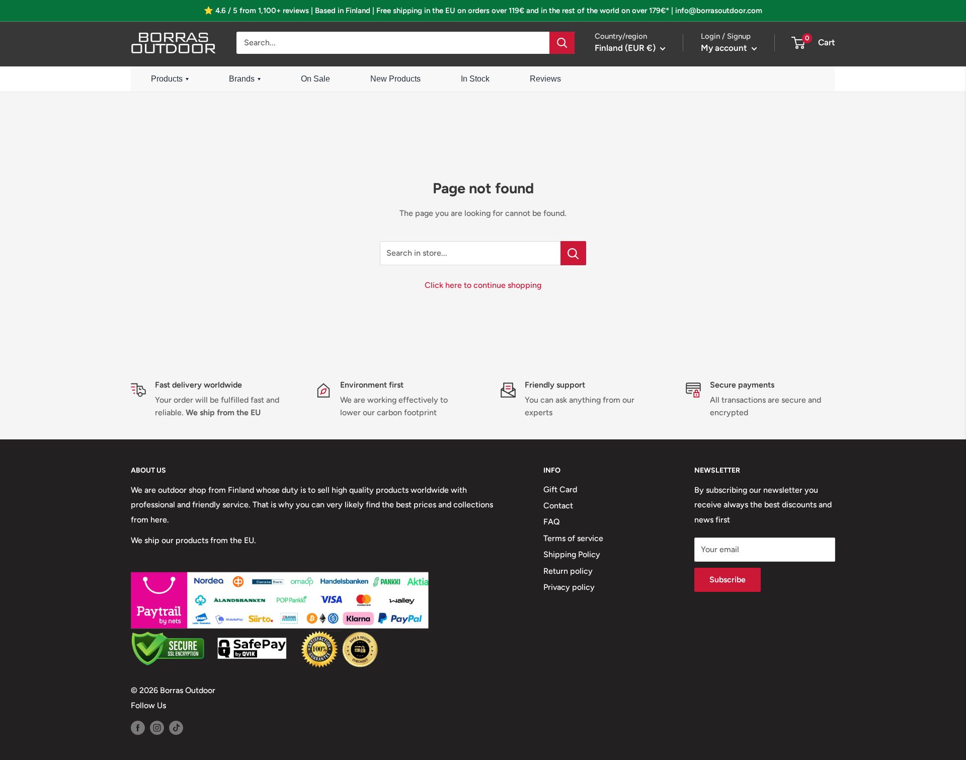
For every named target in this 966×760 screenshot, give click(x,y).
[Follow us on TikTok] (176, 727)
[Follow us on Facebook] (138, 727)
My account (725, 48)
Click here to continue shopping (483, 285)
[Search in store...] (573, 253)
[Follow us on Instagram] (157, 727)
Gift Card (560, 489)
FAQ (551, 521)
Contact (558, 505)
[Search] (562, 43)
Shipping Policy (571, 554)
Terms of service (573, 538)
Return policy (568, 571)
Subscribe (727, 579)
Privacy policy (569, 587)
